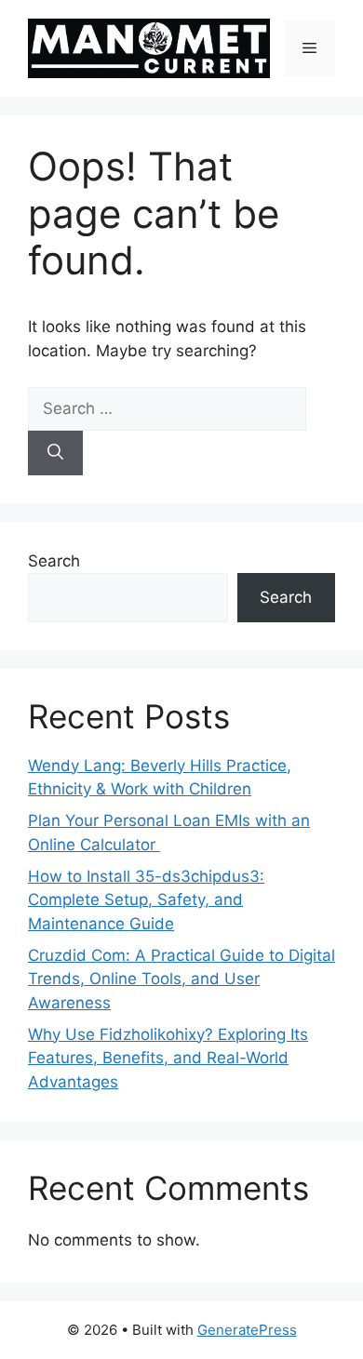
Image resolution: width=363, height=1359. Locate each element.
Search (54, 561)
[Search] (55, 453)
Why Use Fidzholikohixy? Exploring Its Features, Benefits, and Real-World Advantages (168, 1058)
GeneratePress (247, 1330)
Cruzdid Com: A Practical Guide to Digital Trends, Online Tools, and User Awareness (181, 979)
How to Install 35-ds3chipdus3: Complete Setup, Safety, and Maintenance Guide (146, 900)
